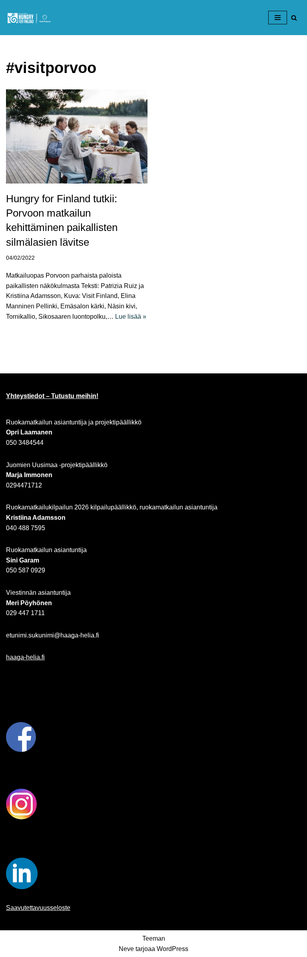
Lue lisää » (130, 316)
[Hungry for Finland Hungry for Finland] (30, 18)
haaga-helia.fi (25, 657)
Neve (126, 948)
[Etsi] (294, 18)
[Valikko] (277, 17)
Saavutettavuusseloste (38, 907)
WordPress (172, 948)
